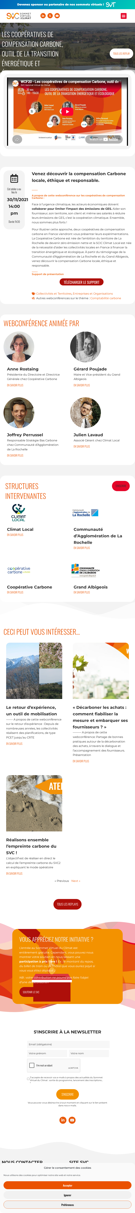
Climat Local (20, 529)
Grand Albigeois (91, 587)
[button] (124, 16)
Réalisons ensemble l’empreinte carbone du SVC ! (31, 846)
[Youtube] (57, 15)
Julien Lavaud (88, 434)
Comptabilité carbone (105, 298)
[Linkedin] (43, 15)
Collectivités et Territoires (54, 293)
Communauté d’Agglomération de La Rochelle (98, 536)
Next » (75, 881)
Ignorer (67, 1195)
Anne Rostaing (22, 369)
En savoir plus (15, 385)
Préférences (67, 1205)
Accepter (67, 1185)
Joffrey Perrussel (25, 434)
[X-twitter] (50, 15)
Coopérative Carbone (29, 587)
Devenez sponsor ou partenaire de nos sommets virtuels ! (60, 4)
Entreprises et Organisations (93, 293)
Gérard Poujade (90, 369)
